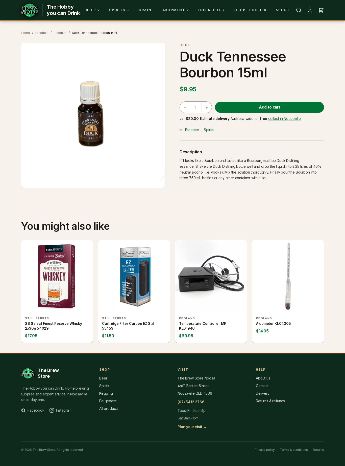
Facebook (36, 410)
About (283, 10)
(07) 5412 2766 (191, 402)
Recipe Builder (249, 10)
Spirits (117, 10)
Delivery (262, 393)
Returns (318, 450)
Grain (145, 10)
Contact (262, 386)
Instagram (64, 410)
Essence (60, 33)
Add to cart (269, 107)
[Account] (310, 10)
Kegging (106, 393)
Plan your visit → (192, 427)
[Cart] (321, 10)
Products (41, 33)
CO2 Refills (211, 10)
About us (263, 378)
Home (25, 33)
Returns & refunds (270, 401)
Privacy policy (265, 450)
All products (108, 408)
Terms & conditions (294, 450)
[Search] (299, 10)
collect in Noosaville (284, 118)
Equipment (173, 10)
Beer (91, 10)
